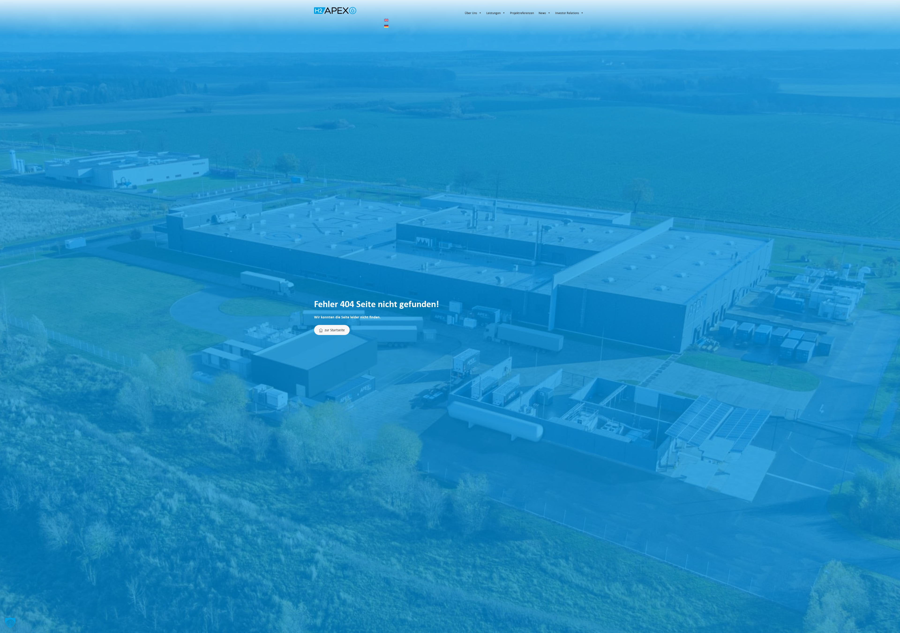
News (542, 13)
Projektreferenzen (522, 13)
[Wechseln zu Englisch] (485, 20)
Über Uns (471, 13)
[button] (10, 622)
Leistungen (493, 13)
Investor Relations (567, 13)
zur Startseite (335, 330)
